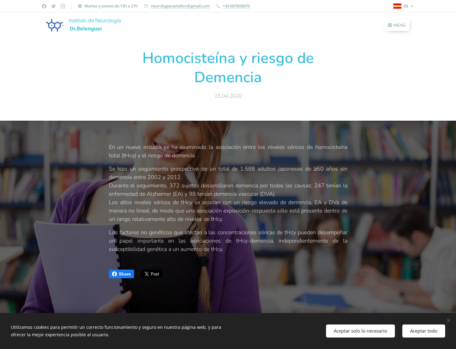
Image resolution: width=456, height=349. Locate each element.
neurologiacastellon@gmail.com (180, 6)
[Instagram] (63, 6)
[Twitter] (53, 6)
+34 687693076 (236, 6)
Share (125, 273)
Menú (399, 25)
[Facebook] (44, 6)
